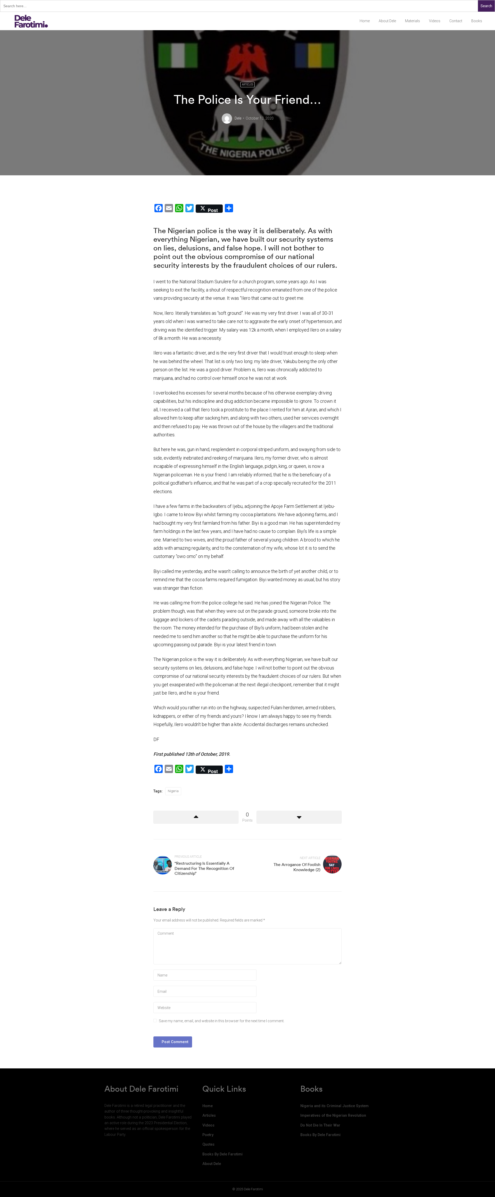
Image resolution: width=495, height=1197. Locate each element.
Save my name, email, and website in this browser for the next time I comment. (221, 1021)
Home (365, 21)
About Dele (387, 21)
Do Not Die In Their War (320, 1125)
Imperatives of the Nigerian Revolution (333, 1115)
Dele (238, 118)
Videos (434, 21)
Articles (247, 84)
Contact (455, 21)
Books (476, 21)
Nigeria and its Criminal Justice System (334, 1106)
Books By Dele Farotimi (222, 1154)
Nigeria (173, 791)
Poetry (207, 1135)
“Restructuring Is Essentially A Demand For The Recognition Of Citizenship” (204, 868)
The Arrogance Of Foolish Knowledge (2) (297, 867)
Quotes (208, 1144)
